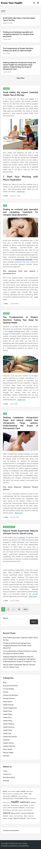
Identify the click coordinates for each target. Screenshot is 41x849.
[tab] (3, 10)
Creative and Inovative (11, 830)
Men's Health (7, 749)
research (5, 816)
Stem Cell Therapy (18, 816)
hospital (5, 807)
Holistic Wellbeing (24, 805)
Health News (7, 714)
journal (15, 807)
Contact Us (7, 774)
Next (25, 609)
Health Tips (7, 733)
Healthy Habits (6, 805)
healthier (33, 802)
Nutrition (6, 313)
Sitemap (6, 781)
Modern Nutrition (28, 810)
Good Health (7, 702)
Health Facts (7, 711)
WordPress (13, 846)
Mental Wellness (7, 810)
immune (9, 807)
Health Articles (8, 705)
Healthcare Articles (10, 737)
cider (30, 793)
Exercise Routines (8, 798)
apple (18, 791)
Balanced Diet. (29, 791)
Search (5, 618)
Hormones (31, 805)
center (26, 793)
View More (20, 78)
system (5, 818)
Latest (3, 11)
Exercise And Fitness (10, 686)
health (31, 99)
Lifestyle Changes (30, 807)
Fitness (5, 692)
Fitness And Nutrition (10, 695)
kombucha (21, 807)
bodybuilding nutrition (18, 793)
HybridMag (24, 846)
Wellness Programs (31, 818)
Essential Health (6, 796)
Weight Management (19, 818)
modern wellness (14, 331)
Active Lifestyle (11, 791)
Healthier (6, 88)
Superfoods (30, 816)
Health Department (9, 527)
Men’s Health (15, 810)
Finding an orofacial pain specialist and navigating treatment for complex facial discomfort (18, 34)
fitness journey (6, 802)
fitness (26, 798)
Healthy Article (8, 743)
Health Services (8, 727)
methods (21, 810)
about (5, 791)
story (25, 816)
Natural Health (8, 752)
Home (5, 771)
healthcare (25, 802)
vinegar (10, 818)
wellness (22, 537)
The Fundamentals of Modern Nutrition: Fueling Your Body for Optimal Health (20, 320)
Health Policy (7, 721)
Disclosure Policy (9, 777)
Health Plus (7, 717)
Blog (5, 205)
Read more (21, 191)
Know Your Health (11, 2)
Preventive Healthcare (27, 813)
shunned (11, 816)
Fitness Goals (32, 798)
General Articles (8, 698)
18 (19, 609)
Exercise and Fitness (22, 796)
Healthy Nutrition (9, 746)
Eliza (6, 196)
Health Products (8, 724)
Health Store (7, 730)
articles (22, 791)
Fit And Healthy (8, 689)
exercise (14, 796)
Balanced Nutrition (7, 793)
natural (6, 812)
